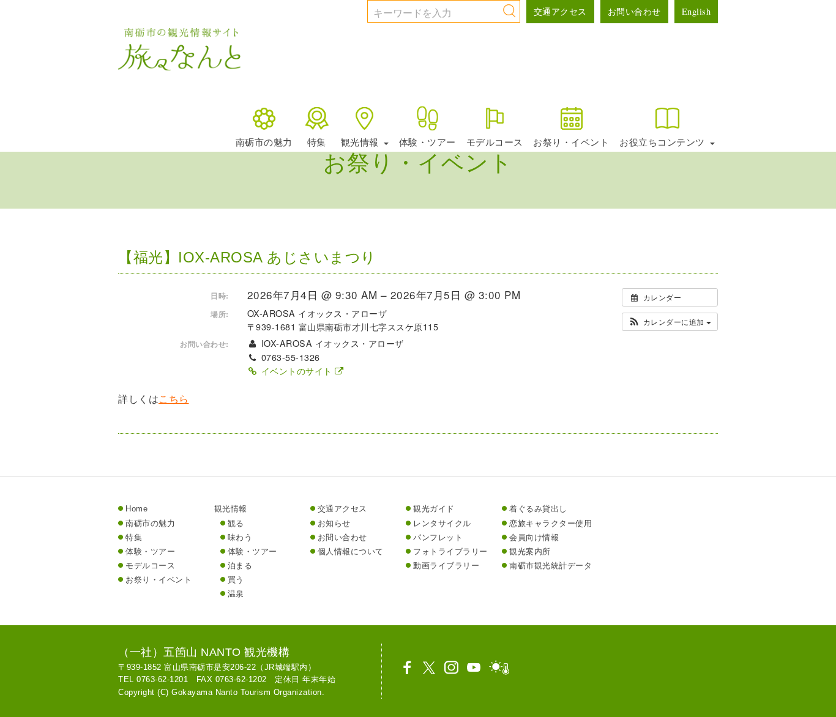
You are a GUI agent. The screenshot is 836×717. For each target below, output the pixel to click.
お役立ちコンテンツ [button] (663, 142)
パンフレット (438, 537)
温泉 (236, 593)
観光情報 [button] (361, 142)
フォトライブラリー (450, 551)
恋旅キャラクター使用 (550, 523)
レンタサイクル (442, 523)
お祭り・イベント (571, 142)
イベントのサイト (296, 371)
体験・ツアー (427, 142)
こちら (174, 399)
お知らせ (334, 523)
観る (236, 523)
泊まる (240, 565)
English (696, 11)
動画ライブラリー (446, 565)
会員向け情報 (534, 537)
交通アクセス (560, 11)
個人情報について (351, 551)
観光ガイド (434, 508)
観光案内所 (530, 551)
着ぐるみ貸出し (538, 508)
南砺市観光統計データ (550, 565)
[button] (669, 321)
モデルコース (494, 142)
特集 (316, 142)
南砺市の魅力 (264, 142)
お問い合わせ (634, 11)
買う (236, 579)
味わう (240, 537)
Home (136, 508)
